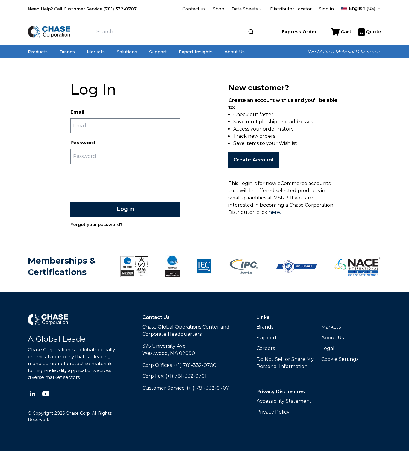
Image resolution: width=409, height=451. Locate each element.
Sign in (326, 9)
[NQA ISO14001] (172, 266)
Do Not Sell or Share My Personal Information (285, 362)
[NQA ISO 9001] (134, 266)
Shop (218, 9)
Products (38, 52)
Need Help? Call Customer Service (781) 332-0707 (82, 9)
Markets (96, 52)
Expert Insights (196, 52)
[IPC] (244, 266)
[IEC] (204, 266)
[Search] (251, 32)
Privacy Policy (273, 412)
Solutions (127, 52)
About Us (235, 52)
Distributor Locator (291, 9)
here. (275, 212)
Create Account (254, 160)
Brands (67, 52)
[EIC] (297, 266)
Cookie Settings (339, 359)
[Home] (58, 32)
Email (77, 112)
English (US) (362, 8)
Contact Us (156, 317)
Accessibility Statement (284, 401)
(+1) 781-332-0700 (195, 365)
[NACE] (357, 266)
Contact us (194, 9)
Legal (327, 348)
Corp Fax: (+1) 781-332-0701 (174, 376)
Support (158, 52)
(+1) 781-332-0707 (208, 388)
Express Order (299, 31)
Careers (266, 348)
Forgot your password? (96, 224)
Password (83, 143)
